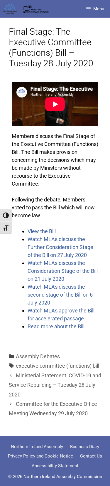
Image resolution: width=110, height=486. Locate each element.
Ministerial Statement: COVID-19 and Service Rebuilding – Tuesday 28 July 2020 (55, 385)
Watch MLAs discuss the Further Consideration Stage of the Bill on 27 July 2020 (60, 247)
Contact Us (91, 456)
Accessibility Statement (55, 465)
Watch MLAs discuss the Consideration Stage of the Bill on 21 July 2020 (63, 271)
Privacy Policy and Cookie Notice (40, 456)
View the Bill (42, 231)
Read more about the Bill (56, 326)
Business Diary (84, 446)
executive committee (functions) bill (57, 366)
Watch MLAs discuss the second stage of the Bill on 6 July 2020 (60, 295)
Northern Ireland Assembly (37, 446)
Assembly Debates (38, 356)
